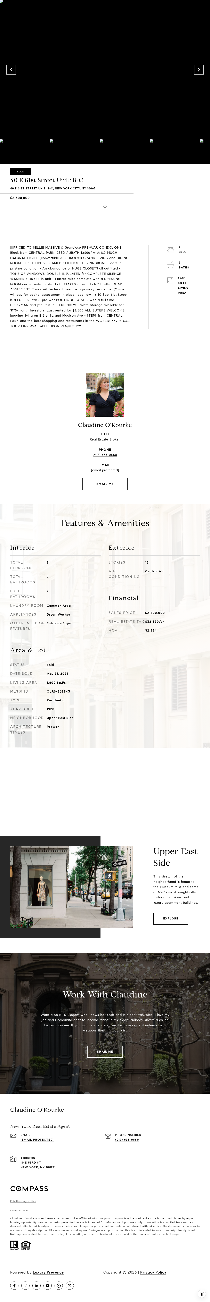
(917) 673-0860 (105, 455)
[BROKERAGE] (59, 1286)
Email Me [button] (105, 1051)
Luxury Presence (48, 1272)
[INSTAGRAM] (25, 1286)
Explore (170, 918)
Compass (117, 1218)
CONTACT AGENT (105, 484)
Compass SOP (19, 1210)
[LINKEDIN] (36, 1286)
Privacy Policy (153, 1272)
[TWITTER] (70, 1286)
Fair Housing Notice (23, 1201)
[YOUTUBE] (47, 1286)
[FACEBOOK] (14, 1286)
